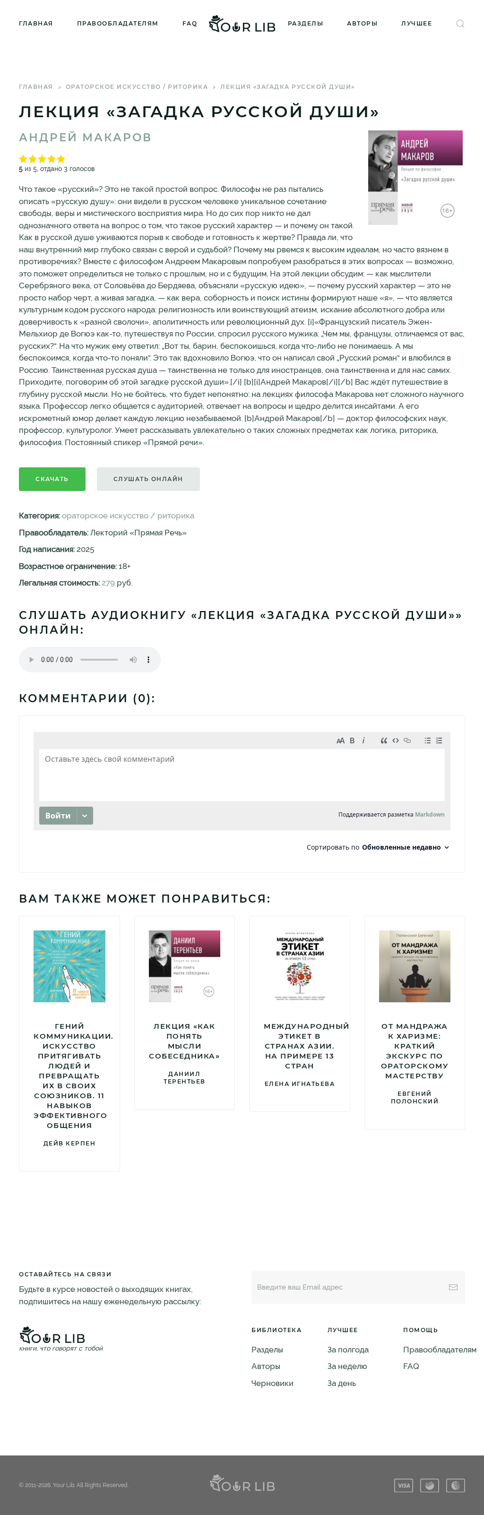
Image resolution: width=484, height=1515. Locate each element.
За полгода (348, 1349)
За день (342, 1383)
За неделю (347, 1366)
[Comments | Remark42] (242, 794)
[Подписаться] (453, 1287)
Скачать (52, 478)
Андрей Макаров (85, 137)
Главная (36, 23)
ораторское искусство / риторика (137, 86)
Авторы (362, 23)
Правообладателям (118, 23)
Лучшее (416, 23)
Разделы (306, 23)
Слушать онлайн (148, 478)
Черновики (272, 1383)
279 (108, 582)
